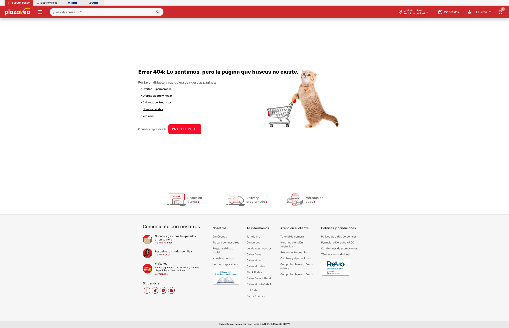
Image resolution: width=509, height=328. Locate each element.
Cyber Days (254, 254)
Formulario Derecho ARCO (337, 242)
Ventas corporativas (225, 264)
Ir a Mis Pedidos (163, 242)
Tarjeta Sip (253, 236)
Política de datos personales (338, 236)
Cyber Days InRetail (259, 278)
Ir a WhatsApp (162, 254)
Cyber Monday (256, 266)
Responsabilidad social (223, 250)
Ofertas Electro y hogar (157, 95)
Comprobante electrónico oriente (296, 266)
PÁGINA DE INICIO (184, 129)
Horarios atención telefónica (291, 244)
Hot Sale (252, 290)
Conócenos (220, 236)
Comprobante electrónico (296, 274)
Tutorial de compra (292, 236)
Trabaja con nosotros (226, 242)
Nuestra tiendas (153, 109)
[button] (157, 12)
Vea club (148, 116)
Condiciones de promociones (339, 248)
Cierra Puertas (256, 296)
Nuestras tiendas (223, 258)
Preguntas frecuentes (294, 252)
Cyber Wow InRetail (259, 284)
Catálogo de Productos (157, 102)
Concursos (253, 242)
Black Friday (254, 272)
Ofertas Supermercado (157, 89)
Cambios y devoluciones (295, 258)
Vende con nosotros (259, 248)
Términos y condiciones (336, 254)
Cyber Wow (254, 260)
